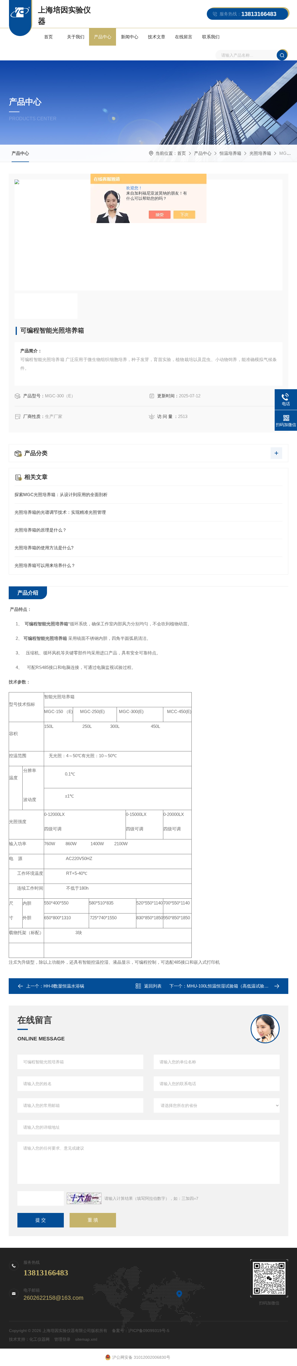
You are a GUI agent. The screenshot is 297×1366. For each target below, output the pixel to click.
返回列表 (153, 985)
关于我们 (75, 36)
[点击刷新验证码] (84, 1198)
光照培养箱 (260, 153)
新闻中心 (129, 36)
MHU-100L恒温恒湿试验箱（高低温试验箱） (230, 985)
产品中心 (102, 36)
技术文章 (156, 36)
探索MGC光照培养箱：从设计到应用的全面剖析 (61, 494)
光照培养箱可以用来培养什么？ (45, 565)
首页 (48, 36)
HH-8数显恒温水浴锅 (64, 985)
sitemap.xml (86, 1339)
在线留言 (183, 36)
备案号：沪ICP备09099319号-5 (140, 1330)
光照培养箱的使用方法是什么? (44, 547)
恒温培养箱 (230, 153)
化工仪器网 (39, 1339)
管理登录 (62, 1339)
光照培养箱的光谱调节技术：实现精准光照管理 (60, 512)
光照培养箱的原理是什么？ (41, 529)
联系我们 (211, 36)
